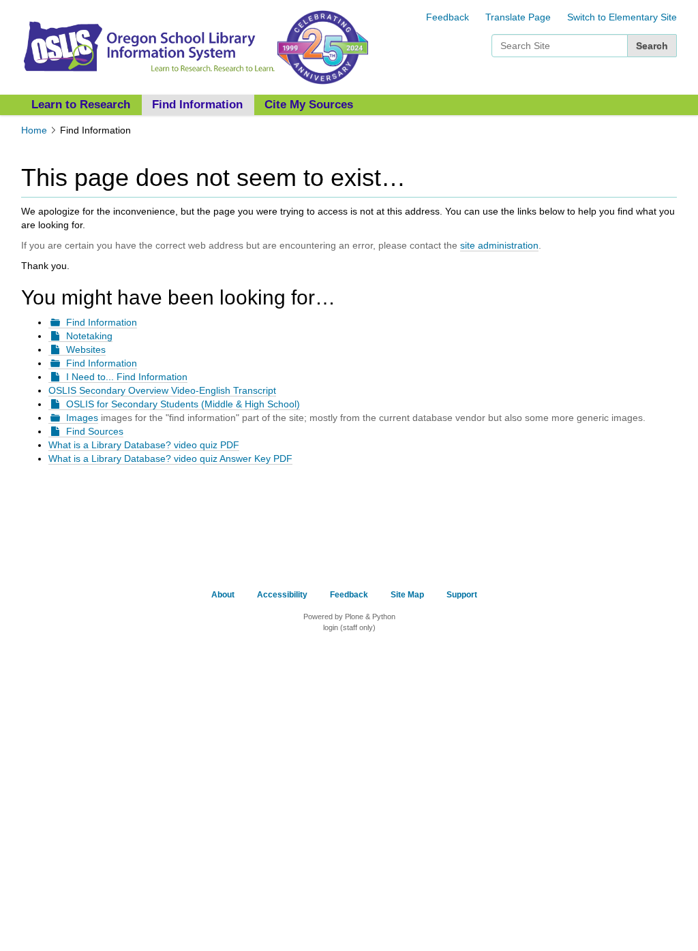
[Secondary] (148, 46)
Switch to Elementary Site (622, 17)
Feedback (447, 17)
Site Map (407, 594)
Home (34, 130)
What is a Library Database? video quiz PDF (143, 444)
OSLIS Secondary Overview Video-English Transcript (162, 390)
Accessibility (282, 594)
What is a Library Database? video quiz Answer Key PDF (170, 458)
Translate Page (518, 17)
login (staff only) (349, 627)
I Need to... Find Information (126, 376)
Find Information (197, 104)
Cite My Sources (308, 104)
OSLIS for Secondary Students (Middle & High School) (183, 404)
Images (82, 417)
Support (461, 594)
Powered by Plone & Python (349, 616)
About (222, 594)
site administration (499, 245)
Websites (86, 349)
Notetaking (89, 335)
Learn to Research (80, 104)
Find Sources (94, 431)
